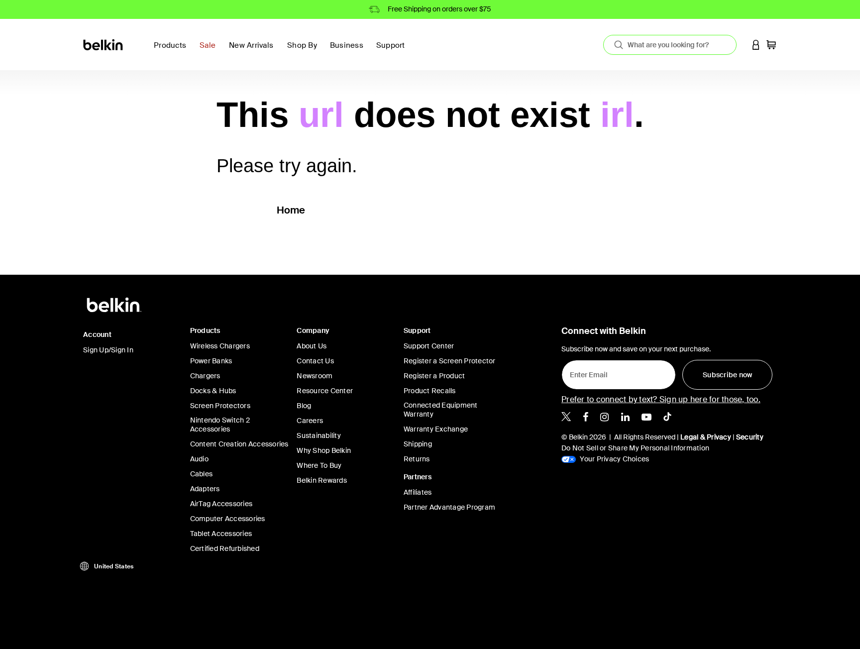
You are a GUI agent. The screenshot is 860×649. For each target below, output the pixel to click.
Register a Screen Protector (450, 360)
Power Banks (211, 360)
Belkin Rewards (322, 480)
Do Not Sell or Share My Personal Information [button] (635, 447)
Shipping (418, 443)
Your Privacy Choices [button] (613, 458)
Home (291, 210)
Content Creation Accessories (239, 443)
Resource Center (325, 390)
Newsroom (314, 375)
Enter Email (585, 372)
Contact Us (315, 360)
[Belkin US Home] (103, 44)
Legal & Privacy (705, 437)
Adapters (205, 488)
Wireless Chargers (220, 345)
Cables (201, 473)
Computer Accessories (227, 518)
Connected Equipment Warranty (441, 410)
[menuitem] (210, 51)
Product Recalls (430, 390)
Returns (417, 458)
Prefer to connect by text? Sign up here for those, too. (660, 399)
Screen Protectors (220, 405)
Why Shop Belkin (324, 450)
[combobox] (670, 45)
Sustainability (319, 435)
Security (749, 437)
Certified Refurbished (224, 548)
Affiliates (418, 492)
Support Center (429, 345)
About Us (311, 345)
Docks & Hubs (213, 390)
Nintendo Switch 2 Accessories (220, 424)
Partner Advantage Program (449, 507)
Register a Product (434, 375)
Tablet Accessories (221, 533)
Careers (310, 420)
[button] (756, 44)
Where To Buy (319, 465)
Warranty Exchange (436, 429)
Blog (304, 405)
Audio (199, 458)
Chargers (205, 375)
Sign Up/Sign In (108, 349)
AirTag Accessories (221, 503)
